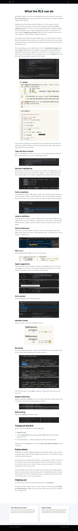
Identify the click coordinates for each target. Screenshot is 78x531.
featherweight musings (13, 526)
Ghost (68, 526)
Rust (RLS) (25, 435)
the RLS (60, 486)
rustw (37, 50)
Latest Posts (63, 526)
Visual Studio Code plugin (51, 48)
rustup (28, 443)
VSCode (21, 50)
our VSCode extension (20, 488)
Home (13, 1)
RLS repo (51, 482)
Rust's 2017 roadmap (20, 18)
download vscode (21, 432)
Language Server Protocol (30, 32)
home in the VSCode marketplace (49, 443)
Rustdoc (54, 54)
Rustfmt (24, 414)
